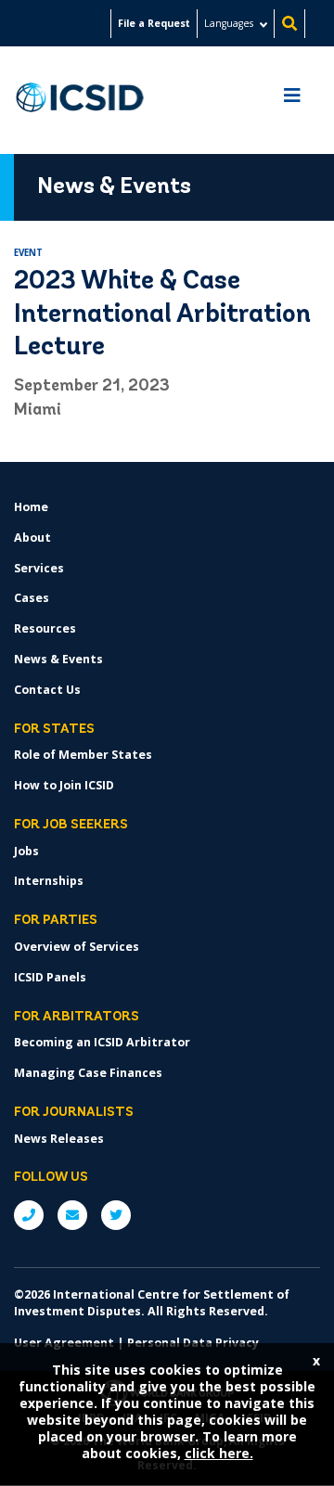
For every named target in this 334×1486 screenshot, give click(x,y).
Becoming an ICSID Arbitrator (102, 1042)
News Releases (59, 1139)
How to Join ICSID (64, 785)
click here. (219, 1453)
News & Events (58, 659)
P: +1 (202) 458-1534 (29, 1215)
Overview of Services (76, 946)
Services (39, 568)
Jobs (26, 851)
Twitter (116, 1215)
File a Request (154, 23)
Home (31, 507)
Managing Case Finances (88, 1073)
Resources (45, 628)
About (32, 537)
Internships (49, 881)
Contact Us (47, 690)
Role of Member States (83, 754)
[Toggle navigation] (292, 100)
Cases (31, 598)
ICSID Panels (50, 977)
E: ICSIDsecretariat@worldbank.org (72, 1215)
